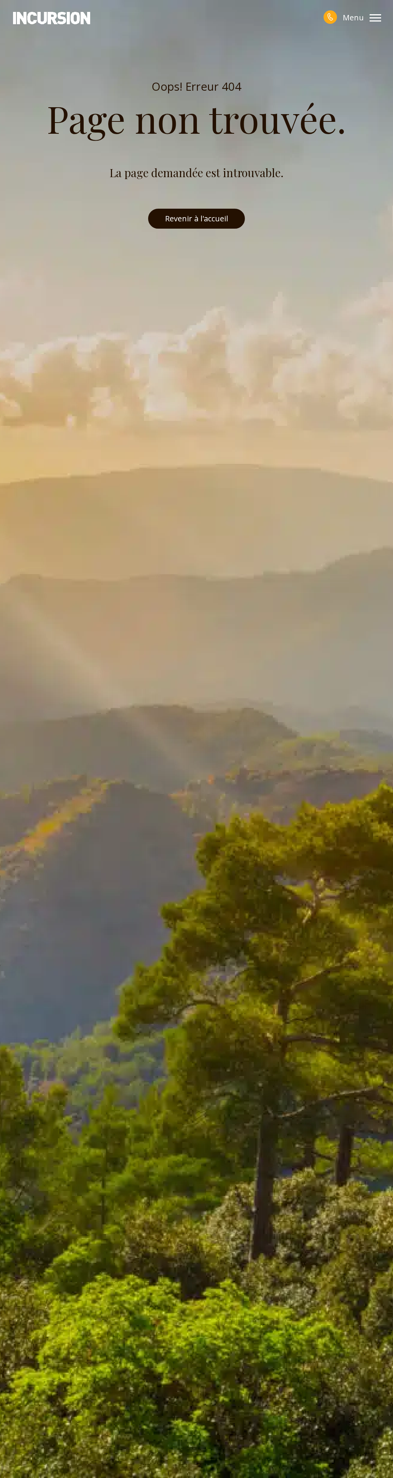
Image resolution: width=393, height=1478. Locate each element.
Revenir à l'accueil (196, 218)
